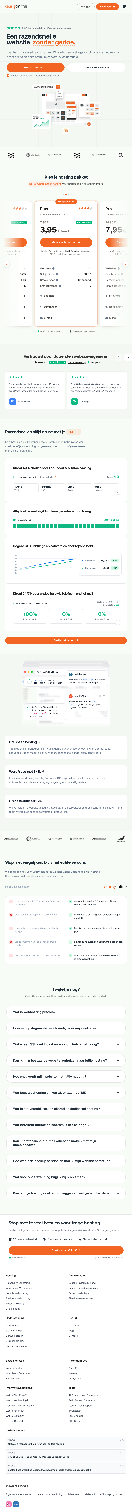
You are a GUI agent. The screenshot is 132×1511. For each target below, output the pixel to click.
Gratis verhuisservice (96, 67)
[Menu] (124, 6)
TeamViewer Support (80, 1405)
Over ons (74, 1325)
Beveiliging (51, 306)
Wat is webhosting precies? (34, 1012)
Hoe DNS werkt (14, 1421)
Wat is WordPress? (16, 1395)
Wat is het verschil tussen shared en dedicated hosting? (56, 1109)
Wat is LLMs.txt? (15, 1415)
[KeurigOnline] (16, 7)
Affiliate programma (111, 1494)
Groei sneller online (63, 242)
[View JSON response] (118, 492)
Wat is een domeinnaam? (20, 1405)
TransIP (73, 1368)
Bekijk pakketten (33, 67)
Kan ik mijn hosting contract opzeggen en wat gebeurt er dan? (61, 1193)
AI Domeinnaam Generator (83, 1395)
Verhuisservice (14, 1368)
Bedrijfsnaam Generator (82, 1400)
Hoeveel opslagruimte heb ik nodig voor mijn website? (55, 1028)
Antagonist (75, 1378)
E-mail (48, 318)
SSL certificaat (14, 1330)
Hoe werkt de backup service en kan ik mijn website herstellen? (63, 1161)
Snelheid (49, 295)
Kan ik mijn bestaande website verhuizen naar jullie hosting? (60, 1060)
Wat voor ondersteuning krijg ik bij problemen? (49, 1177)
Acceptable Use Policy (49, 1494)
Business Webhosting (18, 1298)
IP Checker (75, 1410)
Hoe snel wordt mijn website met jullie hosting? (49, 1076)
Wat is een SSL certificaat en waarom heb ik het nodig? (56, 1044)
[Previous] (118, 357)
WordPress (12, 1325)
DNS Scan (74, 1421)
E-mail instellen (14, 1335)
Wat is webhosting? (17, 1400)
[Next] (128, 357)
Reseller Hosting (15, 1303)
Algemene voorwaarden (19, 1494)
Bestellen (105, 6)
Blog (71, 1330)
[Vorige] (6, 264)
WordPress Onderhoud (18, 1373)
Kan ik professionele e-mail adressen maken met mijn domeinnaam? (54, 1143)
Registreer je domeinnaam (83, 1288)
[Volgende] (125, 264)
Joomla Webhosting (17, 1293)
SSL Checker (76, 1415)
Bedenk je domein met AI (83, 1282)
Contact (73, 1335)
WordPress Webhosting (19, 1288)
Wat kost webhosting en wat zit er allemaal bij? (50, 1093)
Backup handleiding (17, 1346)
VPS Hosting (13, 1308)
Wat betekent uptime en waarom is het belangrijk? (52, 1125)
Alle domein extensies (81, 1298)
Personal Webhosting (18, 1282)
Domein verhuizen (79, 1293)
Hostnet (73, 1373)
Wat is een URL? (15, 1410)
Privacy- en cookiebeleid (81, 1494)
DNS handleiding (15, 1340)
